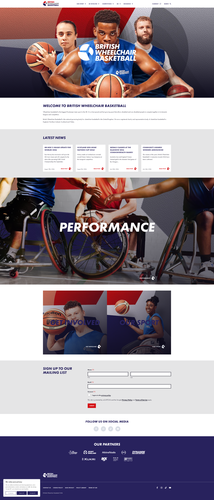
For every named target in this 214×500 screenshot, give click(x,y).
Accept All (32, 493)
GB (118, 4)
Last (131, 377)
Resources (127, 4)
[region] (21, 488)
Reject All (21, 493)
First (89, 377)
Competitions (107, 4)
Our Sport (80, 4)
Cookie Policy (58, 487)
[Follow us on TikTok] (110, 428)
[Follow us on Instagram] (103, 428)
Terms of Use (93, 487)
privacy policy (106, 395)
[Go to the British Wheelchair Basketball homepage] (51, 4)
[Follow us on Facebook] (96, 428)
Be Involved (93, 4)
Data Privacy (69, 487)
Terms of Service (141, 400)
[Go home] (50, 475)
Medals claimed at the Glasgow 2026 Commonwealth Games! (121, 149)
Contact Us (47, 487)
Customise (10, 493)
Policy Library (81, 487)
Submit (91, 406)
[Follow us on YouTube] (117, 428)
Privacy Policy (127, 400)
